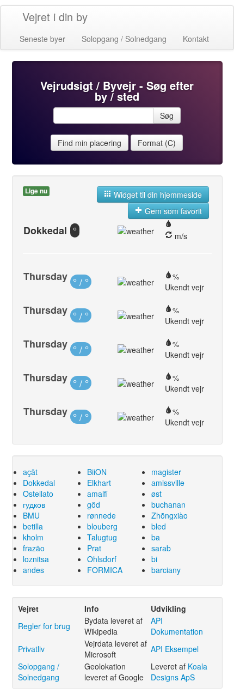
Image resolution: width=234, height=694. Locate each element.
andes (33, 569)
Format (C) (157, 142)
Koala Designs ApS (179, 672)
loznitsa (36, 558)
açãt (30, 471)
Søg (167, 115)
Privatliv (31, 648)
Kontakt (196, 38)
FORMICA (104, 569)
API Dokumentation (177, 626)
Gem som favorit (172, 210)
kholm (33, 537)
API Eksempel (175, 648)
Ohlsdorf (101, 558)
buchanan (168, 504)
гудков (34, 504)
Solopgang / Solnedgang (124, 38)
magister (166, 471)
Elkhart (99, 482)
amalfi (97, 493)
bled (158, 526)
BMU (31, 515)
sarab (161, 548)
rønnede (101, 515)
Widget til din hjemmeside (157, 194)
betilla (33, 526)
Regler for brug (44, 625)
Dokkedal (39, 482)
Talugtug (102, 537)
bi (154, 558)
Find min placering (89, 142)
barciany (166, 569)
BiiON (97, 471)
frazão (34, 548)
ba (155, 537)
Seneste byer (42, 38)
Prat (94, 548)
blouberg (102, 526)
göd (93, 504)
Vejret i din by (55, 17)
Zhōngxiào (169, 515)
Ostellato (38, 493)
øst (156, 493)
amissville (167, 482)
